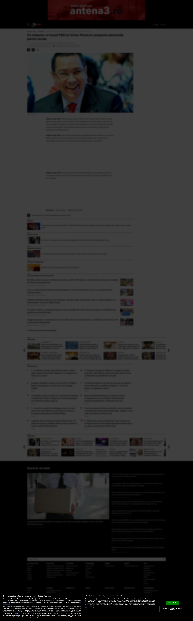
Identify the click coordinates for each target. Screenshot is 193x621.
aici (16, 613)
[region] (96, 607)
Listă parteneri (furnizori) (92, 608)
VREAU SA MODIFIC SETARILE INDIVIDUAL (172, 609)
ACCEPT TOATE (172, 603)
